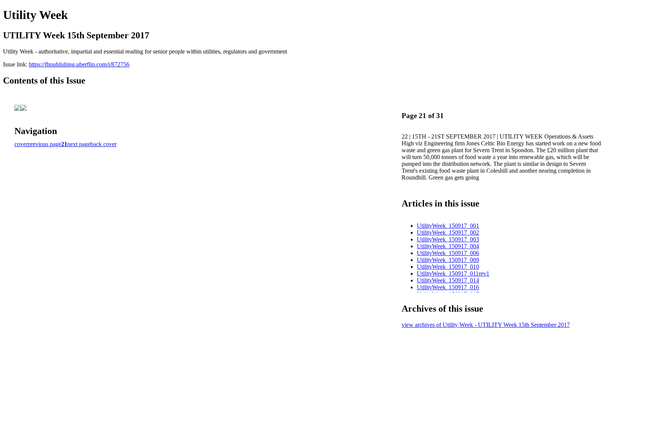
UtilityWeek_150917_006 (448, 253)
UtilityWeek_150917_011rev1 (453, 273)
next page (78, 144)
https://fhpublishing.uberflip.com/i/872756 (79, 64)
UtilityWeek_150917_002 (448, 232)
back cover (103, 144)
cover (21, 144)
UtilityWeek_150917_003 (448, 239)
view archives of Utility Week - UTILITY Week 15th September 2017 (486, 325)
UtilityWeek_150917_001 (448, 225)
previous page (44, 144)
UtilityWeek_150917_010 (448, 266)
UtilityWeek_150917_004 (448, 246)
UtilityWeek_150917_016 (448, 287)
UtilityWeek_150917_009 (448, 260)
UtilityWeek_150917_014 (448, 280)
